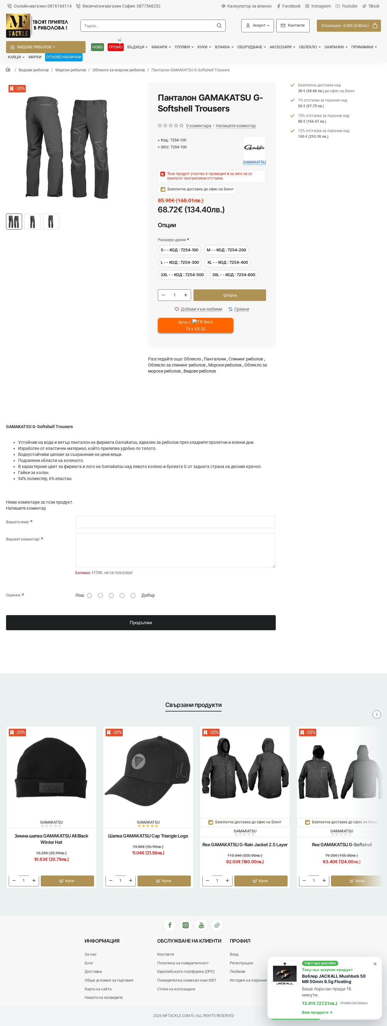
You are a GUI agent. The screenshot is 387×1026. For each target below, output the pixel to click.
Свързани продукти (193, 704)
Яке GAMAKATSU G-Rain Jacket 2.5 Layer (245, 844)
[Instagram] (185, 925)
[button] (230, 295)
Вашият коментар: (23, 539)
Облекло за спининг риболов (177, 365)
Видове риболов (34, 70)
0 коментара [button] (198, 125)
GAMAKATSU (51, 822)
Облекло (192, 359)
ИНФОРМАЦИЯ (102, 941)
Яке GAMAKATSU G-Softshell (342, 844)
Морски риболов (70, 70)
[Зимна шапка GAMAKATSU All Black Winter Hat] (51, 771)
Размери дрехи (172, 239)
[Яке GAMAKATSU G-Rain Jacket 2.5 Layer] (245, 771)
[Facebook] (170, 925)
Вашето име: (17, 522)
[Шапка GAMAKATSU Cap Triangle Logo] (148, 771)
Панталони (215, 359)
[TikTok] (217, 925)
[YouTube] (201, 925)
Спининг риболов (246, 359)
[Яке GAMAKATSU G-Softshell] (342, 771)
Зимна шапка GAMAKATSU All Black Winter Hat (51, 839)
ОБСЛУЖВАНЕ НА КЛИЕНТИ (189, 941)
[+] (185, 295)
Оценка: (13, 595)
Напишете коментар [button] (236, 125)
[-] (163, 295)
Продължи (141, 622)
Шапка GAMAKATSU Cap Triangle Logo (148, 836)
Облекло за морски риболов (119, 70)
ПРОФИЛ (240, 941)
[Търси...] (219, 25)
